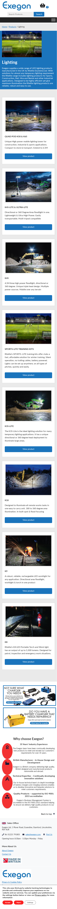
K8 (6, 642)
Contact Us (6, 854)
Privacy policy (41, 895)
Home (4, 27)
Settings (30, 902)
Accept (7, 902)
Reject (19, 902)
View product (28, 156)
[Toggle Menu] (53, 20)
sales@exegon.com (33, 835)
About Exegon (7, 851)
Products (12, 27)
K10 (7, 500)
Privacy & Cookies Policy (12, 882)
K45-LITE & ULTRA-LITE (16, 207)
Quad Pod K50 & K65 (16, 136)
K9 (6, 571)
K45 (7, 278)
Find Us (49, 835)
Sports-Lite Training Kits (19, 349)
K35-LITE (9, 426)
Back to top (46, 814)
